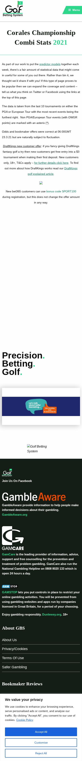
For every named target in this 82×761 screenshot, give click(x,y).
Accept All (41, 731)
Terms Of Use (13, 658)
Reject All (41, 753)
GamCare (8, 554)
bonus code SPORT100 (61, 191)
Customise (41, 742)
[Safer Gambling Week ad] (41, 406)
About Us (9, 640)
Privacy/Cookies (15, 649)
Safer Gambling (14, 667)
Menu (76, 10)
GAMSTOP (9, 592)
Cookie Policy (24, 720)
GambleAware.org (14, 514)
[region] (41, 727)
